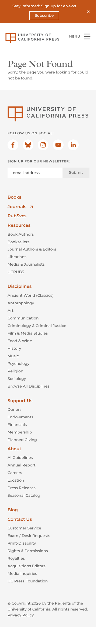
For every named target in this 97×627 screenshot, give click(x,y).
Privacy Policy (21, 615)
